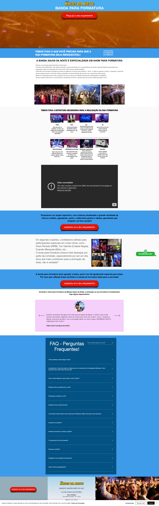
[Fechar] (157, 503)
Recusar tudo (141, 503)
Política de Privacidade (77, 503)
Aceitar (151, 503)
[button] (79, 16)
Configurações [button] (129, 503)
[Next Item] (121, 94)
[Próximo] (117, 316)
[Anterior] (42, 316)
